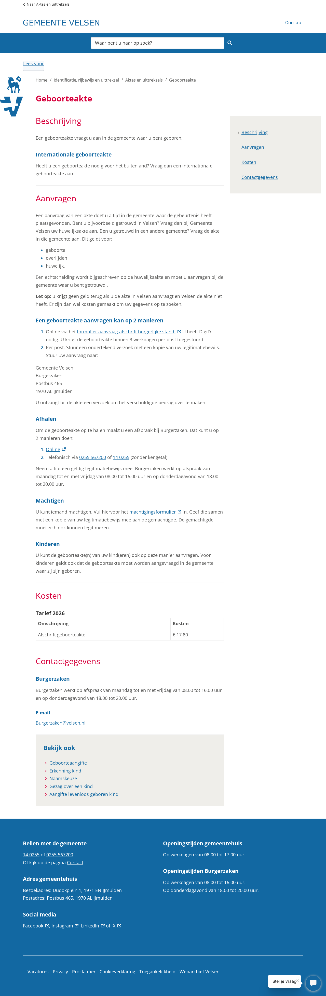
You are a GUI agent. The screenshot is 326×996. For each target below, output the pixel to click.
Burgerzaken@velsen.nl (61, 723)
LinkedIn (93, 926)
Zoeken (230, 43)
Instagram (65, 926)
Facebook (36, 926)
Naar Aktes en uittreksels (48, 4)
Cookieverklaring (117, 971)
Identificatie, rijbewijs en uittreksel (86, 80)
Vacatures (38, 971)
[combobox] (157, 42)
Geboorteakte (182, 80)
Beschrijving (254, 132)
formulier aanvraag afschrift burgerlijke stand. (129, 332)
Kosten (248, 162)
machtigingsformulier (155, 512)
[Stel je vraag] (313, 983)
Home (41, 80)
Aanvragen (252, 147)
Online (56, 449)
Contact (294, 22)
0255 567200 (92, 457)
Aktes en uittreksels (144, 80)
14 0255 (121, 457)
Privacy (60, 971)
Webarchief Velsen (200, 971)
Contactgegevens (259, 177)
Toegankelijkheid (157, 971)
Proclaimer (84, 971)
